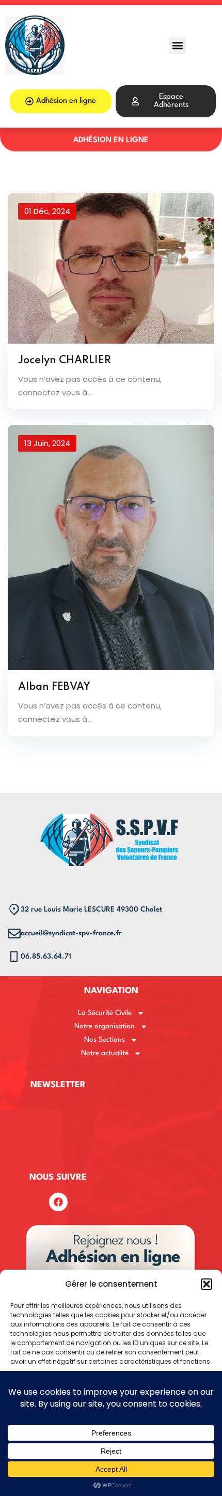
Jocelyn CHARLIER (64, 361)
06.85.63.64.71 (46, 956)
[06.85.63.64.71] (14, 956)
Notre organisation (104, 1026)
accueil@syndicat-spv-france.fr (71, 933)
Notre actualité (105, 1053)
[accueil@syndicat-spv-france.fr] (14, 933)
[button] (206, 1284)
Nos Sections (104, 1039)
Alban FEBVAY (54, 687)
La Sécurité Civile (105, 1012)
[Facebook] (58, 1202)
